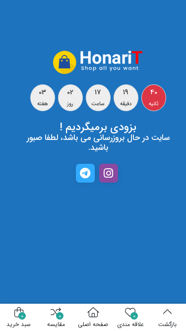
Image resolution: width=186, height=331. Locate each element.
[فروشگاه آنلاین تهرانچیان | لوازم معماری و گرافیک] (98, 61)
